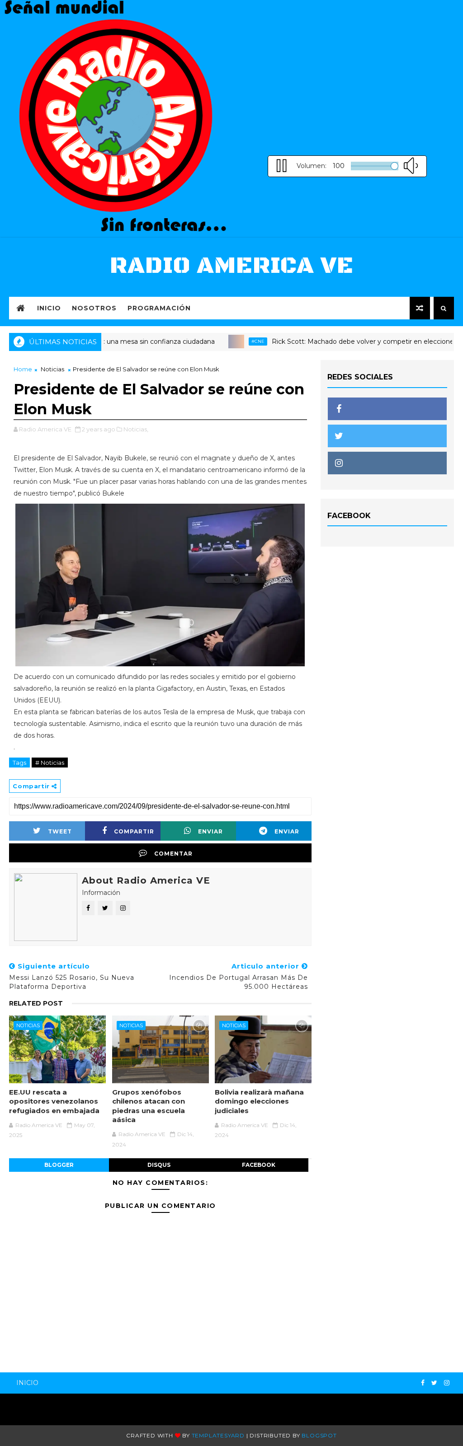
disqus (158, 1164)
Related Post (36, 1003)
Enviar (210, 831)
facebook (258, 1164)
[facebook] (423, 1383)
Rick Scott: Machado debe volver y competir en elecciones (339, 341)
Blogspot (319, 1435)
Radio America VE (232, 266)
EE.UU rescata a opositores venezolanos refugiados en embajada (54, 1101)
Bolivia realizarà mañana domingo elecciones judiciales (259, 1101)
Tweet (60, 831)
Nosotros (94, 308)
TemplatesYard (218, 1435)
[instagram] (447, 1383)
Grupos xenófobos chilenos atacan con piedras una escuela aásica (148, 1106)
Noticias (52, 369)
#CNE (233, 341)
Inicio (49, 308)
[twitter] (434, 1383)
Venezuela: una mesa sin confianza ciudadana (118, 341)
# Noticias (49, 762)
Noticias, (135, 429)
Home (23, 369)
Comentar (173, 853)
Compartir (134, 831)
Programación (159, 308)
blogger (59, 1164)
